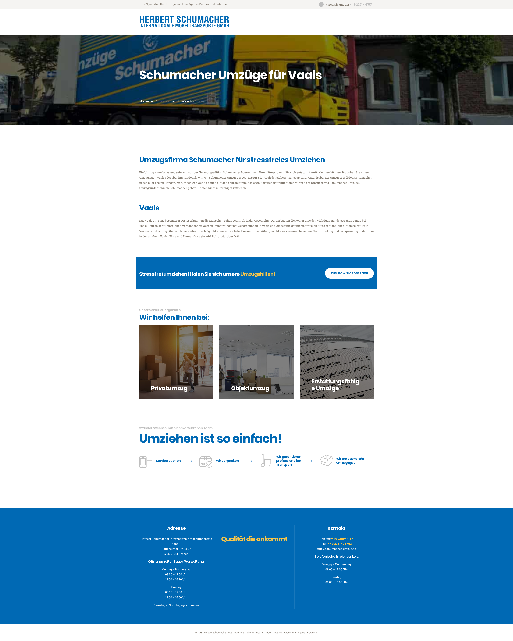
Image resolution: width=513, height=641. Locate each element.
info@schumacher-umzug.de (336, 549)
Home (144, 101)
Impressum (312, 632)
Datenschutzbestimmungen (288, 632)
